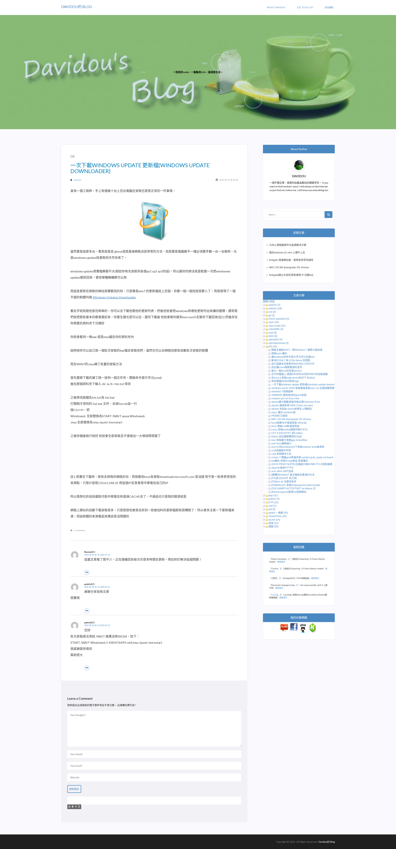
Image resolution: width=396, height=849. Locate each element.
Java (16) (274, 322)
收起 (272, 301)
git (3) (272, 315)
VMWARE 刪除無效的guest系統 (288, 395)
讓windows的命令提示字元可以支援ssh (293, 357)
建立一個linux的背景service (286, 370)
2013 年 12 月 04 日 (228, 180)
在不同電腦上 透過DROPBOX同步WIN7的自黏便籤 (299, 374)
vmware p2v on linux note (285, 398)
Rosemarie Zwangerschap (282, 585)
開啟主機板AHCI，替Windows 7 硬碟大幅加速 (296, 350)
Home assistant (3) (279, 318)
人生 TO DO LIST (305, 7)
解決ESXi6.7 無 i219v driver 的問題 (290, 360)
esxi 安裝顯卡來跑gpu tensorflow (289, 440)
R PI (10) (273, 502)
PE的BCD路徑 (279, 415)
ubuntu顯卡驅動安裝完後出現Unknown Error (295, 402)
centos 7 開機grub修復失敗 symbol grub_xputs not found (302, 457)
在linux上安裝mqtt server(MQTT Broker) (293, 377)
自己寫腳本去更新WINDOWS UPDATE (292, 363)
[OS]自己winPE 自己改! (284, 478)
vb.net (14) (274, 519)
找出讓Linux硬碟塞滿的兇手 (286, 367)
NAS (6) (273, 336)
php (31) (273, 495)
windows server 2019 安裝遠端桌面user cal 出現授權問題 (302, 388)
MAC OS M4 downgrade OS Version (289, 267)
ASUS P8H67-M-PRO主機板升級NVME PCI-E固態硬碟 (301, 464)
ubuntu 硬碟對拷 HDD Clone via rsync (292, 405)
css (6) (272, 311)
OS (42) (273, 346)
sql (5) (272, 509)
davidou (78, 180)
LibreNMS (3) (276, 329)
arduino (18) (275, 308)
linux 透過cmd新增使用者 (285, 426)
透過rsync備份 (279, 353)
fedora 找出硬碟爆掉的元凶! (286, 436)
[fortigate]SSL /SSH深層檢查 (296, 578)
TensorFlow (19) (277, 516)
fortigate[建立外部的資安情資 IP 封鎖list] (291, 275)
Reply (86, 572)
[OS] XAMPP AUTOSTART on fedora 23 (293, 488)
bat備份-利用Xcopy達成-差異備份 (289, 460)
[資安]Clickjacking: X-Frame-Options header (303, 568)
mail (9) (273, 332)
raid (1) (272, 505)
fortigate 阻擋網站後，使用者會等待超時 (291, 260)
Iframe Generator (278, 559)
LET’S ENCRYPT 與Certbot (286, 433)
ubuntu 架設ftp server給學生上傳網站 (291, 408)
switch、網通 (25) (278, 512)
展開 (265, 301)
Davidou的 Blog (76, 6)
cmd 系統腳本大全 (281, 454)
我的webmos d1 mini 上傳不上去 (287, 252)
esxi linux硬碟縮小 (281, 443)
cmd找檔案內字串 (281, 450)
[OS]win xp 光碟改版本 (283, 481)
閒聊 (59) (273, 526)
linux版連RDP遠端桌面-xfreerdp (289, 422)
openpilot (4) (275, 339)
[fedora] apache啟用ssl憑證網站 (288, 492)
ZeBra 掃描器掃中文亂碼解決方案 (287, 245)
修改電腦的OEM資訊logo (285, 381)
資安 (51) (273, 523)
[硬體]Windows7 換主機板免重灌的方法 (292, 474)
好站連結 (329, 7)
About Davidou (276, 7)
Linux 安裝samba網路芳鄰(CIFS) (289, 429)
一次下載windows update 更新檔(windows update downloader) (305, 384)
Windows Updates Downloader (114, 297)
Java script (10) (277, 325)
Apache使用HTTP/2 (282, 467)
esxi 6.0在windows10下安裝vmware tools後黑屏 (297, 447)
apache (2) (274, 305)
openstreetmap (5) (278, 343)
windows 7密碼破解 (282, 391)
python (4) (274, 499)
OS (72, 156)
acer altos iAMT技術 (282, 471)
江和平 (274, 578)
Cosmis (274, 568)
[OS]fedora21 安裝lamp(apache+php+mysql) (295, 485)
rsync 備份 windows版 (283, 412)
